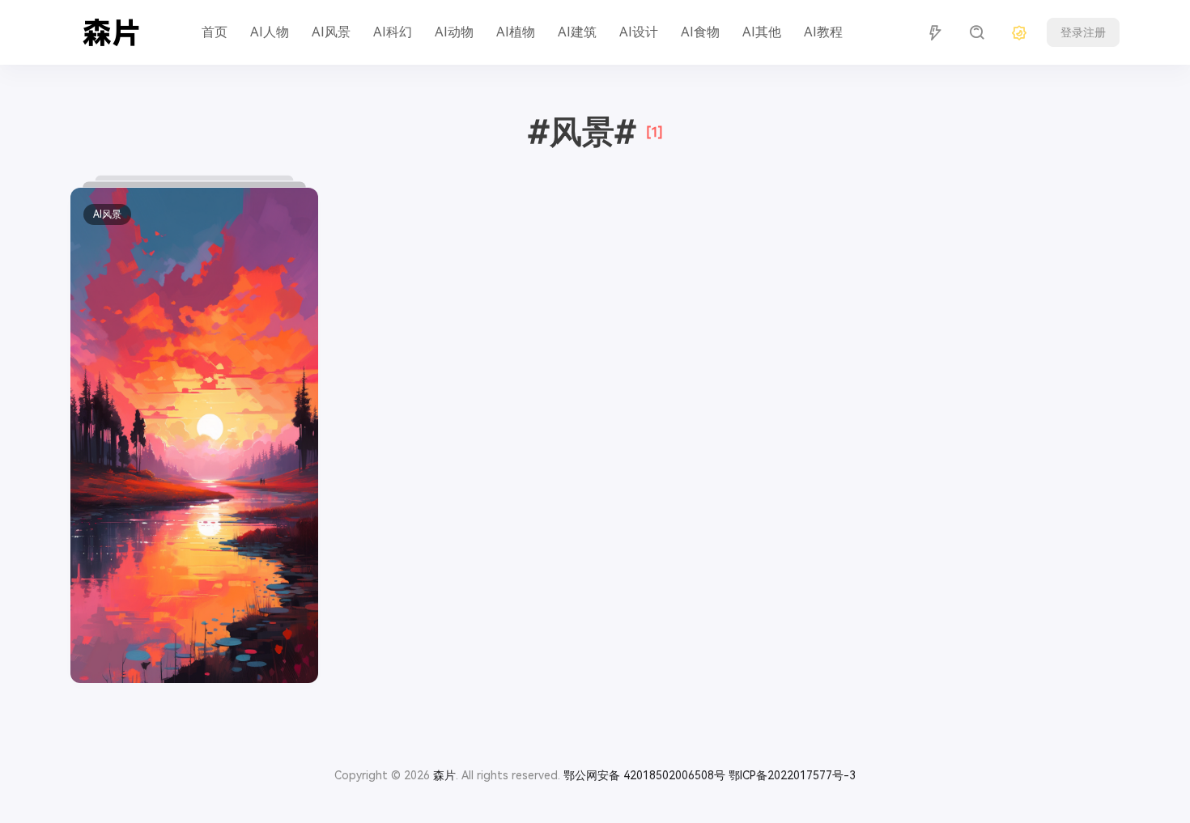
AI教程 (823, 32)
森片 (444, 775)
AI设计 (638, 32)
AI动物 (454, 32)
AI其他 (761, 32)
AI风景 (331, 32)
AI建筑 (577, 32)
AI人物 (269, 32)
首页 (214, 32)
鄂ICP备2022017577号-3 (792, 775)
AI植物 (515, 32)
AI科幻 (392, 32)
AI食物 (700, 32)
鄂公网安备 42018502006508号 (644, 775)
